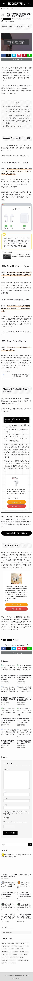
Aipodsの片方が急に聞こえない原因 (16, 107)
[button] (3, 55)
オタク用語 (11, 948)
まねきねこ (14, 946)
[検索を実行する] (30, 844)
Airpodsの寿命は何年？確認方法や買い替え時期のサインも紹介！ (21, 376)
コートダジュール (24, 951)
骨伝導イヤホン (12, 963)
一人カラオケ (12, 960)
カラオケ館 (15, 951)
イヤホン (9, 19)
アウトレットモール (23, 946)
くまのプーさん (5, 946)
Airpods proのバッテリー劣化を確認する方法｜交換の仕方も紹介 (21, 256)
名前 (5, 791)
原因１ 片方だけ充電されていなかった (19, 109)
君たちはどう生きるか (23, 960)
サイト (5, 805)
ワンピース (4, 960)
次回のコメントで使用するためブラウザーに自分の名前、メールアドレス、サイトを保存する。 (17, 812)
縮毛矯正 (4, 963)
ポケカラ (22, 957)
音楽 (4, 19)
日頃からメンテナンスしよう (14, 126)
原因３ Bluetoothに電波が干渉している (19, 116)
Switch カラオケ (25, 943)
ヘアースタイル (14, 957)
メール (5, 798)
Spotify (17, 943)
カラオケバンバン (6, 951)
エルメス (4, 948)
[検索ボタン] (29, 3)
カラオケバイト (19, 948)
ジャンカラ (4, 954)
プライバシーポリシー (9, 975)
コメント (6, 769)
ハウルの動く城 (23, 954)
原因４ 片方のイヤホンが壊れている (19, 118)
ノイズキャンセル (13, 954)
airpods (16, 640)
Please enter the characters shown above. (15, 822)
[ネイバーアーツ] (16, 3)
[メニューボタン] (3, 3)
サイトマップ (26, 975)
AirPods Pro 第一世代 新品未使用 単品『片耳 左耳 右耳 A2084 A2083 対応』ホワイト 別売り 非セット (16, 493)
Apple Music (11, 943)
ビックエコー (5, 957)
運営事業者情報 (18, 975)
